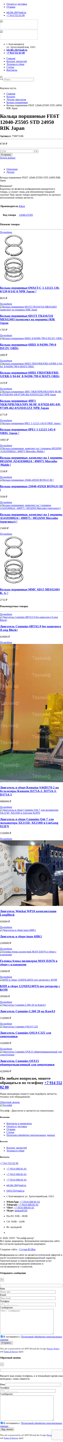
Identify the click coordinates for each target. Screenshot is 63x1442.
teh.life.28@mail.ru (16, 12)
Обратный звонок (10, 1102)
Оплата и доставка (16, 4)
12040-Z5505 (26, 215)
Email (3, 1295)
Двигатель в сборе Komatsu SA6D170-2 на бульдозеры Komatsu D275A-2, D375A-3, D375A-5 (29, 791)
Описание (12, 169)
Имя (2, 1288)
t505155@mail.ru (15, 1190)
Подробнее (6, 232)
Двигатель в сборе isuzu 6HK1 (21, 936)
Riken (22, 206)
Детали (10, 172)
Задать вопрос (8, 157)
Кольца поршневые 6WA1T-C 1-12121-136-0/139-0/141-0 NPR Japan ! (30, 289)
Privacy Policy (53, 1348)
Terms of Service (11, 1351)
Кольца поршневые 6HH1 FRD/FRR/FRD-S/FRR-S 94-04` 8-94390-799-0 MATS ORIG (30, 374)
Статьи (10, 67)
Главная (10, 58)
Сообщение (6, 1307)
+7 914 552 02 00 (15, 15)
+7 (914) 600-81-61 (16, 1168)
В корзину (6, 154)
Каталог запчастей (16, 61)
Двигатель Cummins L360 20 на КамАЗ (27, 1011)
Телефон (4, 1301)
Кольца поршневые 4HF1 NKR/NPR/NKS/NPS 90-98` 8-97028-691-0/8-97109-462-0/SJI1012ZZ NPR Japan (30, 404)
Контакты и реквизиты (19, 1123)
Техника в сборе (15, 64)
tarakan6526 (21, 1210)
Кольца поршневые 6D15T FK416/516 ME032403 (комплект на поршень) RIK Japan (27, 319)
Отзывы (10, 7)
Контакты (11, 70)
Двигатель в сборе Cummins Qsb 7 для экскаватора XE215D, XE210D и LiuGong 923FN (29, 823)
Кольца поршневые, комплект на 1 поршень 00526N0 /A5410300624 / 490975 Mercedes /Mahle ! (31, 461)
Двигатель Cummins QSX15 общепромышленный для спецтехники (27, 1062)
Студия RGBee (27, 1249)
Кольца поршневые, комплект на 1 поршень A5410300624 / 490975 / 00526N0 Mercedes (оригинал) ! (31, 518)
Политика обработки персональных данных (30, 1135)
